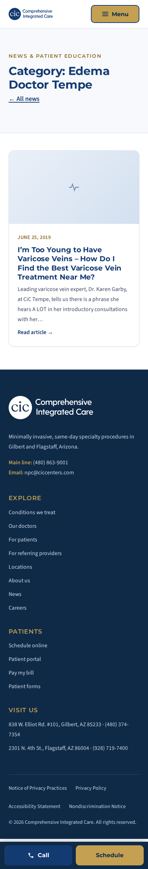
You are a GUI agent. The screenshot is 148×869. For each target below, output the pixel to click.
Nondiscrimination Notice (97, 806)
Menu (120, 14)
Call (43, 855)
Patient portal (25, 659)
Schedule (110, 855)
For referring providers (35, 553)
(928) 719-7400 (110, 748)
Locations (20, 567)
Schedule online (28, 645)
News (15, 594)
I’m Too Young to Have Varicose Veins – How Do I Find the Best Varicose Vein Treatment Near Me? (69, 263)
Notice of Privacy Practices (38, 788)
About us (19, 580)
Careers (18, 608)
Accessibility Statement (34, 806)
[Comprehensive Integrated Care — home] (31, 14)
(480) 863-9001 (50, 462)
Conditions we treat (32, 512)
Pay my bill (21, 673)
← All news (24, 98)
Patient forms (25, 686)
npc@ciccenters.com (49, 472)
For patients (23, 540)
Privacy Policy (90, 788)
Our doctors (23, 526)
